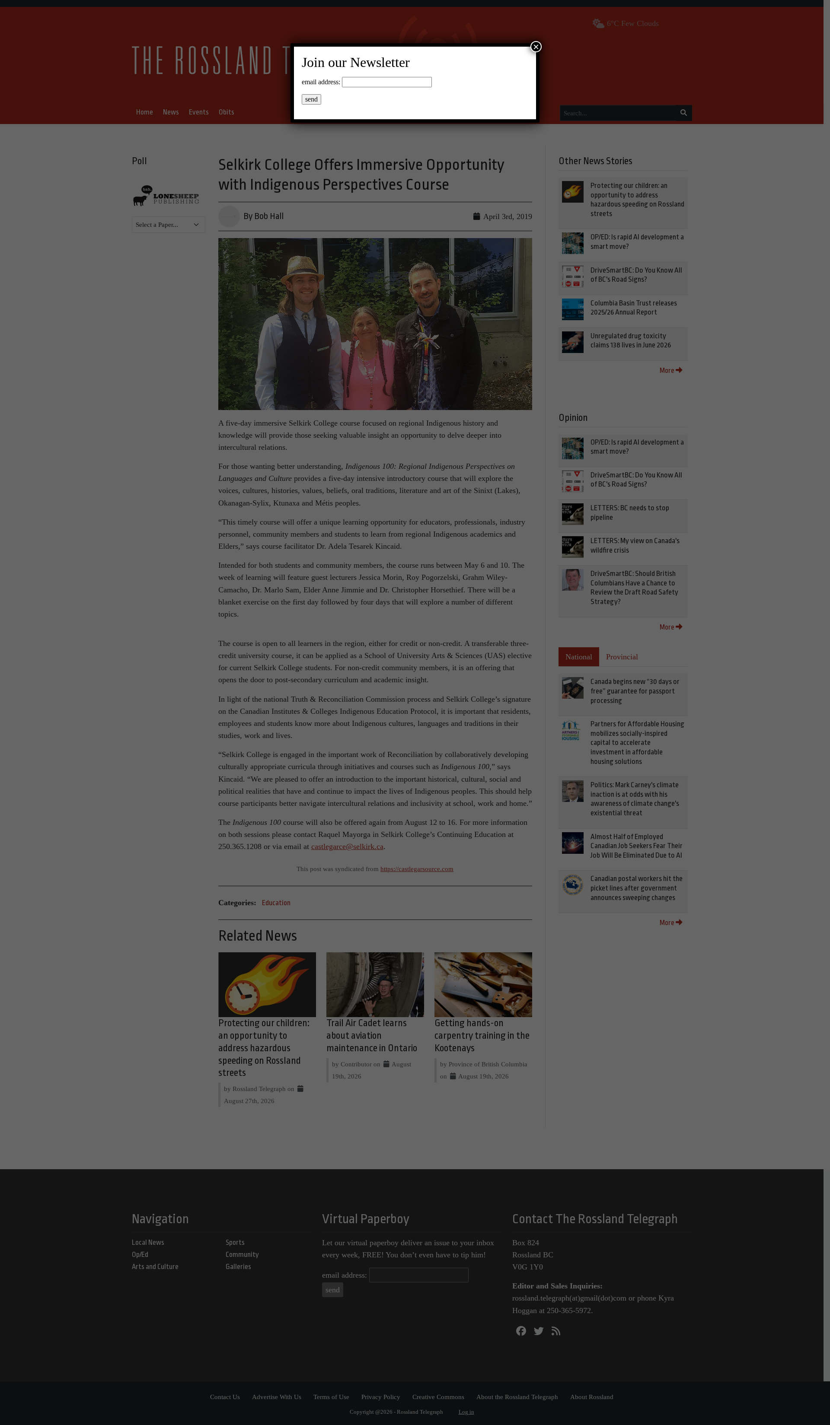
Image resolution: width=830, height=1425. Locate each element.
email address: (321, 82)
